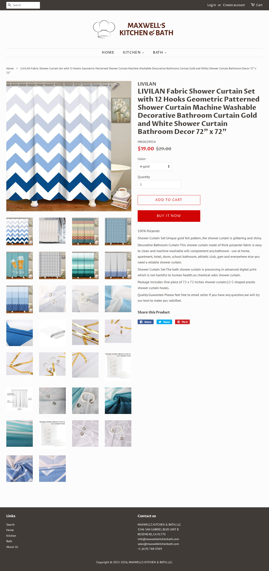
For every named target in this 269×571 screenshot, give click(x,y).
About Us (12, 547)
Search (10, 524)
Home (108, 52)
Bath (158, 52)
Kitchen (132, 52)
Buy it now (169, 216)
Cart (259, 5)
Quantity (144, 177)
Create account (234, 5)
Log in (211, 5)
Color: (142, 159)
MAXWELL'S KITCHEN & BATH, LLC (150, 562)
